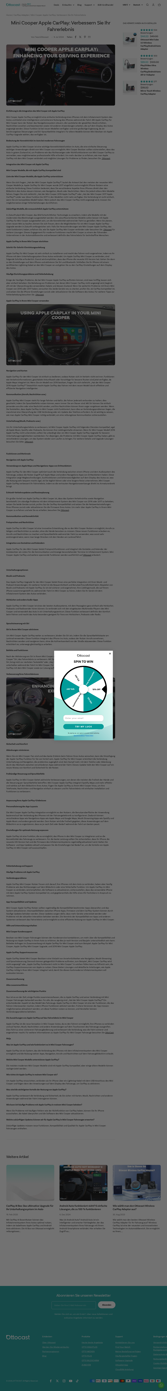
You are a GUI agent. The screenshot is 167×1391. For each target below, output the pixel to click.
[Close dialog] (110, 653)
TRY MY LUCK (83, 726)
